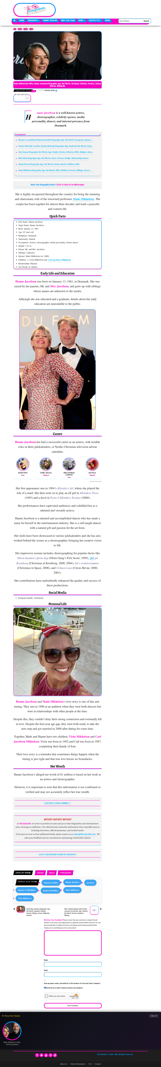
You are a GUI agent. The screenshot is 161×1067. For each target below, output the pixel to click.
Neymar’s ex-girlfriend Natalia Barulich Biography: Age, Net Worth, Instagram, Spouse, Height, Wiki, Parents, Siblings (55, 140)
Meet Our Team (68, 20)
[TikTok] (55, 1055)
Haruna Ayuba (50, 90)
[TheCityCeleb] (14, 20)
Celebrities (25, 29)
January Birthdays (50, 890)
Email (46, 970)
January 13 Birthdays (27, 890)
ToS (90, 1064)
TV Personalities (65, 873)
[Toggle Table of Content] (26, 98)
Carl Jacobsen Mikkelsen (59, 259)
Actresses (31, 29)
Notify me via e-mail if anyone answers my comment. (64, 988)
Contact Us (94, 20)
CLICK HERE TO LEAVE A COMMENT (56, 803)
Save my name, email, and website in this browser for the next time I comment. (72, 983)
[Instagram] (50, 1055)
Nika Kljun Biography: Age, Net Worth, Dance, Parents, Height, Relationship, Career (53, 158)
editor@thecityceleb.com (84, 834)
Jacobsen (90, 882)
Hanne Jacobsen (72, 882)
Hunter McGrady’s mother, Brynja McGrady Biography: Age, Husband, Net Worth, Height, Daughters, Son (55, 146)
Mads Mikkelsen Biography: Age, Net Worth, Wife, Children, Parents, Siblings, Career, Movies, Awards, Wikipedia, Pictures (55, 170)
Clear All (154, 1016)
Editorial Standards (78, 1064)
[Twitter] (41, 1055)
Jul (92, 558)
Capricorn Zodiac (51, 882)
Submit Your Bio (50, 20)
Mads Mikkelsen (83, 199)
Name (46, 960)
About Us (63, 1064)
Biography (33, 20)
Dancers (51, 873)
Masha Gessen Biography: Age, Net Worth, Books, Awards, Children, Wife (49, 164)
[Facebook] (37, 1055)
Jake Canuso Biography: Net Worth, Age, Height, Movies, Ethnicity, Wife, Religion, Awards (55, 152)
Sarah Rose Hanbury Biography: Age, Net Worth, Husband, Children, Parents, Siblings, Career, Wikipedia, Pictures (38, 912)
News (81, 20)
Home (21, 20)
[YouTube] (46, 1055)
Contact (98, 1064)
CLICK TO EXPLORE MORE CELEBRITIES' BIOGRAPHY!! (57, 854)
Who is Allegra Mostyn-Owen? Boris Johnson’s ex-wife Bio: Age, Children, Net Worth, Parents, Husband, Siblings (76, 912)
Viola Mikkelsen (24, 898)
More (107, 20)
